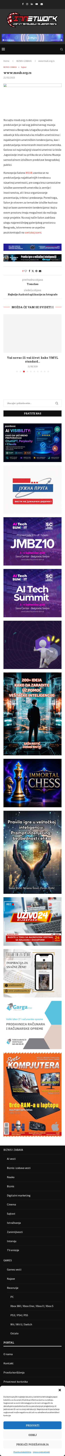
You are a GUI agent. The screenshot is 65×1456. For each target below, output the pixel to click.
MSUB (29, 172)
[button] (60, 1390)
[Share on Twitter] (33, 271)
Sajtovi (11, 1213)
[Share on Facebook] (29, 271)
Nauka (10, 1177)
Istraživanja (14, 1222)
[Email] (42, 4)
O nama (8, 1354)
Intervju (11, 1241)
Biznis (10, 1186)
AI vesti (11, 1158)
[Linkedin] (32, 4)
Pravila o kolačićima (22, 1452)
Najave (11, 1278)
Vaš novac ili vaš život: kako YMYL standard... (32, 359)
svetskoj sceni (33, 232)
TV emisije (13, 1250)
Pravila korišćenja (13, 1372)
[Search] (61, 49)
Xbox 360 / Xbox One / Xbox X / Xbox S (31, 1306)
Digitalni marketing (19, 1195)
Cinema (11, 1204)
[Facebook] (22, 4)
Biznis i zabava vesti (19, 1168)
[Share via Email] (40, 271)
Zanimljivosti (15, 1232)
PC (12, 1297)
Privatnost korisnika (15, 1381)
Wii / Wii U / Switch (21, 1324)
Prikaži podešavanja (32, 1444)
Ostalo (14, 1333)
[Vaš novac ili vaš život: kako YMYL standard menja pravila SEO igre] (32, 333)
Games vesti (14, 1269)
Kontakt (8, 1363)
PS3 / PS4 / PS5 (19, 1315)
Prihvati (32, 1425)
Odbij (32, 1435)
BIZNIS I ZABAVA (24, 61)
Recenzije (12, 1288)
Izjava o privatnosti (41, 1452)
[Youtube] (37, 4)
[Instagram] (27, 4)
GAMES (7, 1260)
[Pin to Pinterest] (36, 271)
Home (6, 61)
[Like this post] (25, 271)
